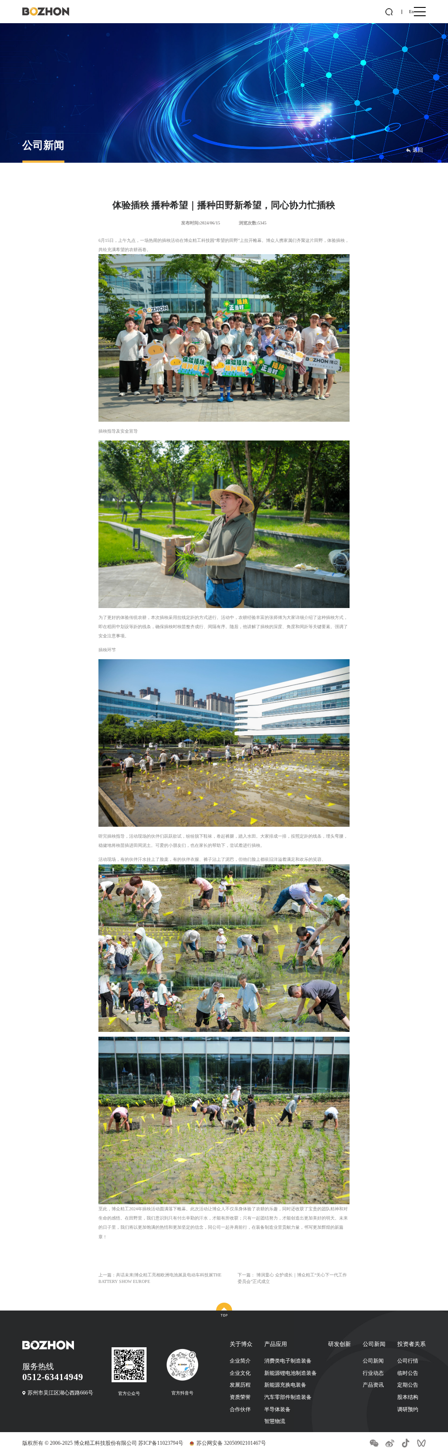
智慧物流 (274, 1421)
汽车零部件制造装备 (288, 1397)
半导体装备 (277, 1409)
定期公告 (407, 1385)
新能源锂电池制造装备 (290, 1373)
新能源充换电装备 (285, 1385)
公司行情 (407, 1361)
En (411, 12)
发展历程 (240, 1385)
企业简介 (240, 1361)
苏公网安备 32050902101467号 (231, 1443)
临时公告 (407, 1373)
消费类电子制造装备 (288, 1361)
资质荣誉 (240, 1397)
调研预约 (407, 1409)
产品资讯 (373, 1385)
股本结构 (407, 1397)
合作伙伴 (240, 1409)
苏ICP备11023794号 (160, 1443)
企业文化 (240, 1373)
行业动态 (373, 1373)
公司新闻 (373, 1361)
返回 (418, 150)
